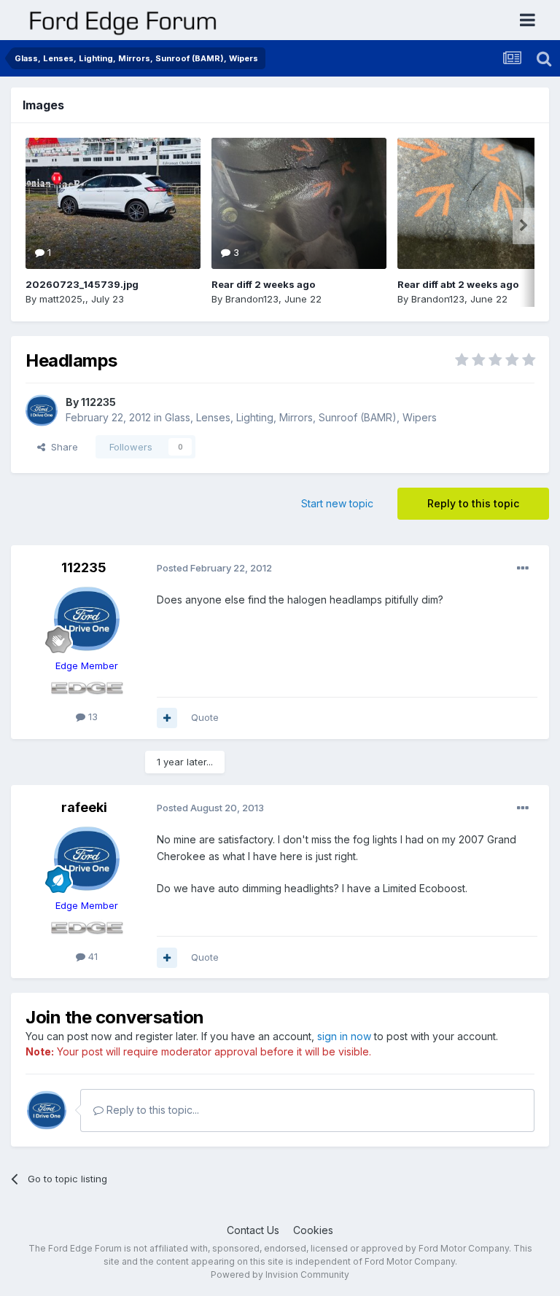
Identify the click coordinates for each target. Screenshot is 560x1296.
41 (91, 956)
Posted (214, 568)
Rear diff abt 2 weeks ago (457, 284)
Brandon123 (252, 299)
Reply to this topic (473, 503)
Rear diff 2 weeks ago (263, 284)
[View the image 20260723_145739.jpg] (113, 203)
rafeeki (84, 807)
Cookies (313, 1230)
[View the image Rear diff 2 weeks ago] (298, 203)
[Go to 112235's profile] (42, 410)
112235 (98, 402)
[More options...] (522, 568)
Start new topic (337, 503)
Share (61, 447)
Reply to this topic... (151, 1110)
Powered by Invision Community (280, 1274)
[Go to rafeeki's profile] (87, 858)
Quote (205, 717)
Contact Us (253, 1230)
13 (91, 716)
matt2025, (62, 299)
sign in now (344, 1036)
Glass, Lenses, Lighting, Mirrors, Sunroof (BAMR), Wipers (301, 417)
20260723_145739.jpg (82, 284)
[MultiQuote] (167, 718)
